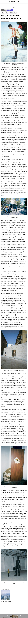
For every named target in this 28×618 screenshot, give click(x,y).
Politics (2, 12)
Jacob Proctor (5, 21)
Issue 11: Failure (4, 10)
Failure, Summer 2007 (6, 601)
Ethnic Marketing (7, 12)
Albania (15, 12)
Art (7, 10)
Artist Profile (11, 10)
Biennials (11, 12)
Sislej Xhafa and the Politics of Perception (11, 17)
